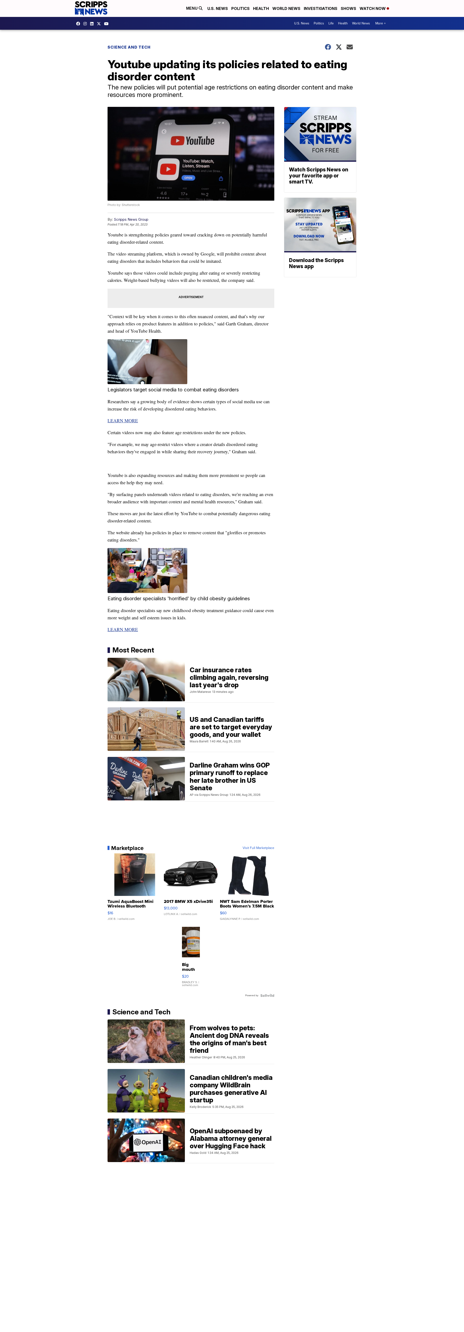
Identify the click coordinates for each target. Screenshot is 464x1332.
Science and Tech (129, 47)
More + (380, 23)
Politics (240, 8)
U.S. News (217, 8)
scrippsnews (79, 24)
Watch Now (373, 8)
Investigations (320, 8)
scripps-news (93, 24)
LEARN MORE (123, 420)
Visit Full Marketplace (258, 848)
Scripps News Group (131, 219)
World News (286, 8)
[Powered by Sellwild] (267, 995)
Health (261, 8)
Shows (348, 8)
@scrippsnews (107, 24)
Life (331, 23)
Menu (192, 8)
